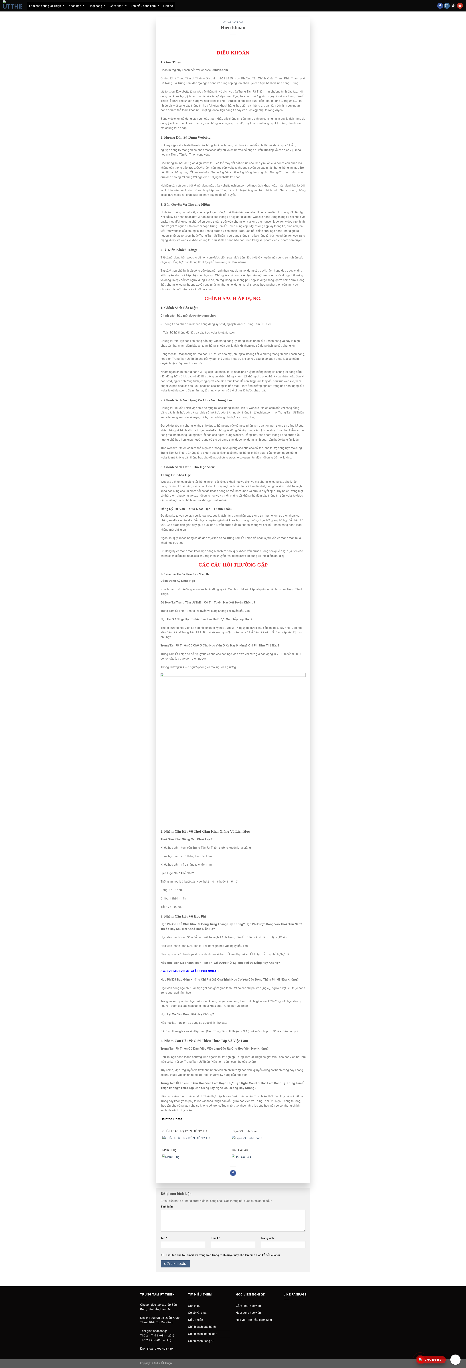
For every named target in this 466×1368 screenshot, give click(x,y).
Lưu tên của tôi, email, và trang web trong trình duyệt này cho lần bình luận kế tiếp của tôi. (223, 1255)
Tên (164, 1238)
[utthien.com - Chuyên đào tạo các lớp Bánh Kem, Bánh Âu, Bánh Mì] (12, 5)
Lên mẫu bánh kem (143, 6)
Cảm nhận (116, 6)
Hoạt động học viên (248, 1312)
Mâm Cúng (169, 1150)
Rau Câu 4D (240, 1150)
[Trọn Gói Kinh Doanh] (264, 1138)
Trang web (267, 1238)
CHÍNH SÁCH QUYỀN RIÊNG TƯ (184, 1131)
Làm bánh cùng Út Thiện (45, 6)
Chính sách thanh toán (202, 1334)
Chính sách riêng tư (200, 1341)
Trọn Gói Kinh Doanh (245, 1131)
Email (215, 1238)
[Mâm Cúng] (195, 1156)
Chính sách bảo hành (202, 1326)
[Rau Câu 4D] (264, 1156)
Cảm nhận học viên (248, 1306)
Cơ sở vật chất (197, 1312)
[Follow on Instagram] (447, 6)
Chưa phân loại (233, 22)
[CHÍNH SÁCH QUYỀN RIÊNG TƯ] (195, 1138)
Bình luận (168, 1206)
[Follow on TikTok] (453, 6)
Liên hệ (168, 6)
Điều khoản (195, 1320)
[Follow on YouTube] (460, 6)
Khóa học (75, 6)
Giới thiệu (194, 1306)
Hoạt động (95, 6)
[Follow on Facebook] (440, 6)
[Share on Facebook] (233, 1173)
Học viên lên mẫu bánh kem (254, 1320)
